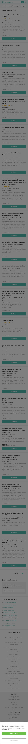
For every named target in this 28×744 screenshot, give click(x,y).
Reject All (14, 737)
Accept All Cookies (14, 733)
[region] (14, 733)
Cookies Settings (14, 740)
